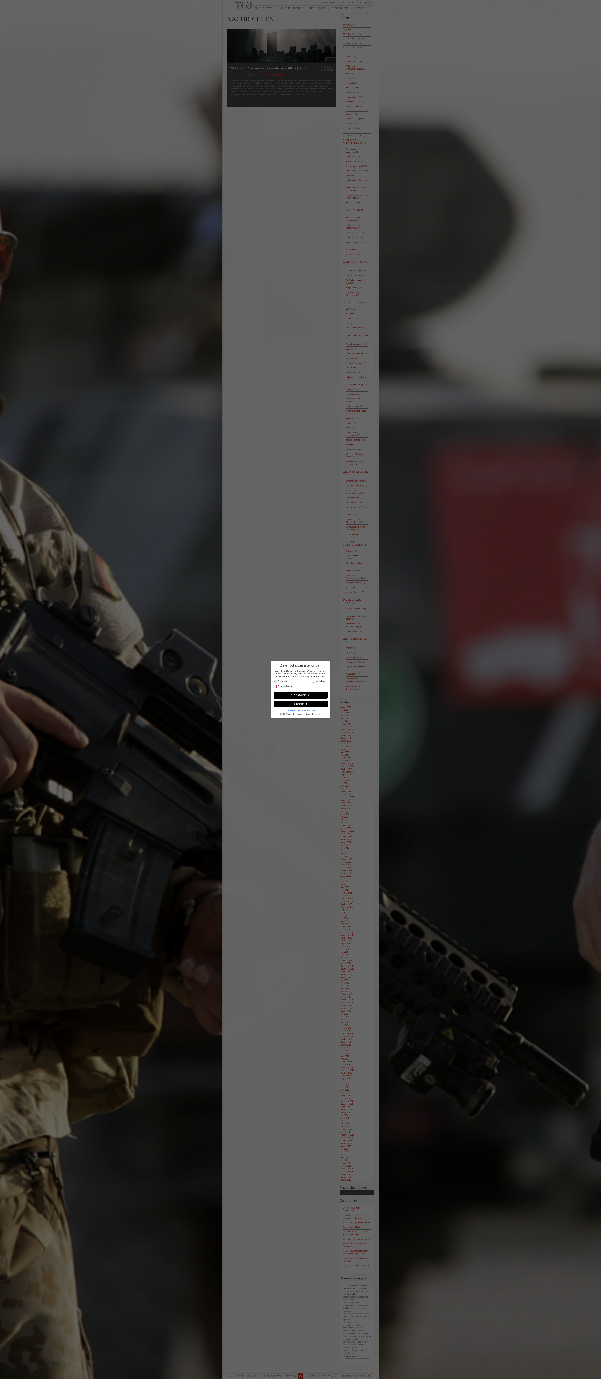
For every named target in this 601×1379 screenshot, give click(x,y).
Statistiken (320, 681)
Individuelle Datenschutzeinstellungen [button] (300, 710)
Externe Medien (286, 686)
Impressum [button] (316, 714)
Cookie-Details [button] (286, 714)
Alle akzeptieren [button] (300, 695)
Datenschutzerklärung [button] (302, 714)
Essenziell (283, 681)
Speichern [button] (300, 703)
